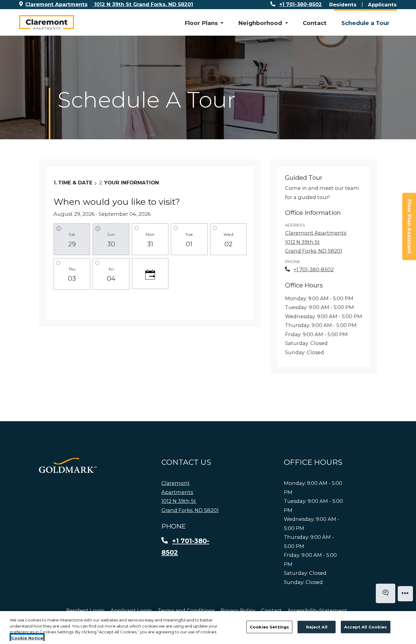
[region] (208, 627)
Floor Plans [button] (202, 23)
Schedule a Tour (365, 23)
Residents (343, 4)
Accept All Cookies (365, 626)
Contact (315, 23)
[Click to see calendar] (150, 273)
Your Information (131, 183)
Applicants (382, 4)
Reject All (316, 626)
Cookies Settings (269, 626)
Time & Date (75, 183)
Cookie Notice (27, 637)
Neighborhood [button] (261, 23)
